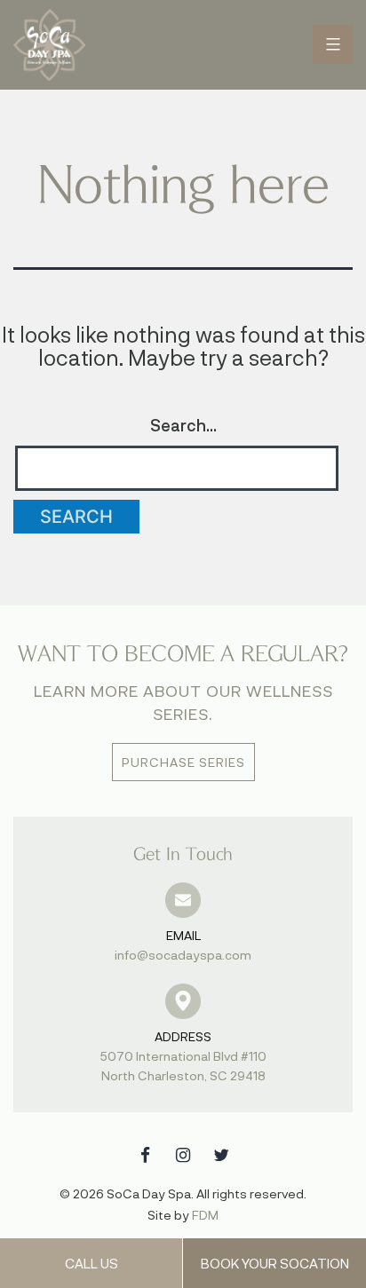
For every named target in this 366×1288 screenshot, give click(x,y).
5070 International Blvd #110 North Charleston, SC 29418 (183, 1056)
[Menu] (333, 44)
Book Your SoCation (275, 1263)
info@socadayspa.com (183, 945)
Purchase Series (183, 762)
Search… (183, 425)
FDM (205, 1214)
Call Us (91, 1263)
